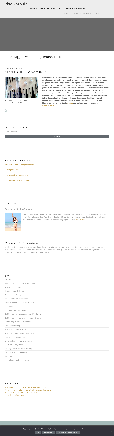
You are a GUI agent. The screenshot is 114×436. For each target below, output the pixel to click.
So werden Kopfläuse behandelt (16, 395)
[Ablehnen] (111, 431)
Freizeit (70, 103)
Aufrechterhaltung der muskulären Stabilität (21, 283)
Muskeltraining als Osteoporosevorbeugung (21, 333)
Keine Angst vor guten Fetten (15, 310)
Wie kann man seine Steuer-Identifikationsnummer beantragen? (29, 390)
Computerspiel (48, 106)
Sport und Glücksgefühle (14, 345)
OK (38, 432)
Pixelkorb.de (16, 3)
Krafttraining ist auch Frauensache (18, 322)
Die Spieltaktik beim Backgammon (27, 72)
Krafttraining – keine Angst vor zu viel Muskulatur (23, 314)
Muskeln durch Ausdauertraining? (17, 329)
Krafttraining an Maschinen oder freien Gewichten (23, 318)
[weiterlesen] (81, 220)
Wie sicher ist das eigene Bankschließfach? (21, 392)
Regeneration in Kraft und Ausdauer (18, 341)
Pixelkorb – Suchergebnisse (15, 337)
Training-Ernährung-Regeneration (17, 352)
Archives (8, 279)
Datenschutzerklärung (75, 8)
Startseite (32, 8)
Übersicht (44, 8)
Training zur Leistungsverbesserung (18, 349)
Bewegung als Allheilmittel (14, 291)
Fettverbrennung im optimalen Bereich (19, 302)
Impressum (56, 8)
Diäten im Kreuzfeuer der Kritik (16, 299)
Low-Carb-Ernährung (12, 326)
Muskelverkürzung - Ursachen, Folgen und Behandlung (25, 387)
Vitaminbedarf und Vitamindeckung (18, 360)
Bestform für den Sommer (14, 287)
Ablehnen (48, 432)
